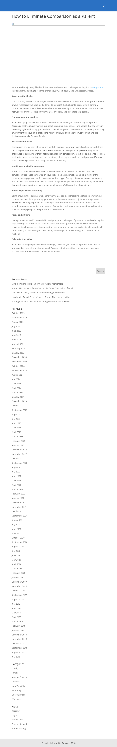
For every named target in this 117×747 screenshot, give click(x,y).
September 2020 (19, 542)
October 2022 (18, 458)
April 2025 (16, 339)
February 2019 (18, 625)
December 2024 (19, 357)
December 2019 (19, 581)
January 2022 (18, 498)
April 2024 (16, 388)
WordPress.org (19, 728)
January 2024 (18, 397)
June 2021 (16, 529)
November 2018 (19, 639)
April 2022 (16, 485)
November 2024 (19, 361)
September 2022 (19, 463)
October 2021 (18, 511)
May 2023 (16, 427)
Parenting (16, 690)
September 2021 (19, 515)
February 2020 (18, 573)
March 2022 (17, 489)
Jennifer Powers (19, 677)
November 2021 (19, 507)
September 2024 (19, 370)
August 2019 (18, 599)
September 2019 (19, 595)
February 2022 (18, 493)
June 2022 (16, 476)
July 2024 (16, 379)
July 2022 (16, 471)
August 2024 (18, 375)
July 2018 (16, 656)
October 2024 (18, 366)
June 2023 (16, 423)
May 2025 (16, 335)
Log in (14, 715)
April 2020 (16, 564)
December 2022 (19, 449)
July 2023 (16, 419)
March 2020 (17, 568)
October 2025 (18, 313)
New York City (18, 686)
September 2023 (19, 410)
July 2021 (16, 524)
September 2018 (19, 647)
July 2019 (16, 603)
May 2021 (16, 533)
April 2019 (16, 617)
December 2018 (19, 634)
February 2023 (18, 441)
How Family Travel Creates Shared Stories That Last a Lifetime (41, 297)
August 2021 (18, 520)
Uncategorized (19, 694)
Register (16, 711)
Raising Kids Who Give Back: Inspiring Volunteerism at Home (40, 301)
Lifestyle (16, 681)
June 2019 (16, 608)
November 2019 (19, 586)
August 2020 (18, 546)
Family (15, 672)
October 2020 (18, 537)
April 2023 (16, 432)
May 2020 (16, 559)
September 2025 (19, 317)
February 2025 (18, 348)
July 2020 (16, 551)
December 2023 (19, 401)
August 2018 (18, 652)
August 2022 (18, 467)
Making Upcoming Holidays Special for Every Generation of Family (43, 288)
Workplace (17, 699)
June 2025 (16, 330)
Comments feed (19, 724)
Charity (15, 668)
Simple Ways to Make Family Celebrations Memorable (37, 283)
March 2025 (17, 344)
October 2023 (18, 405)
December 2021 (19, 502)
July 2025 (16, 326)
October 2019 (18, 590)
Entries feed (17, 719)
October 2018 (18, 643)
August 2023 (18, 414)
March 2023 (17, 436)
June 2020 (16, 555)
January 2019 (18, 630)
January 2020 (18, 577)
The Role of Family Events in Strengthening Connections (38, 292)
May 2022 (16, 480)
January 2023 (18, 445)
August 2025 (18, 322)
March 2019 (17, 621)
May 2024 (16, 383)
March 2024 (17, 392)
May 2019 (16, 612)
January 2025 (18, 352)
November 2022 (19, 454)
